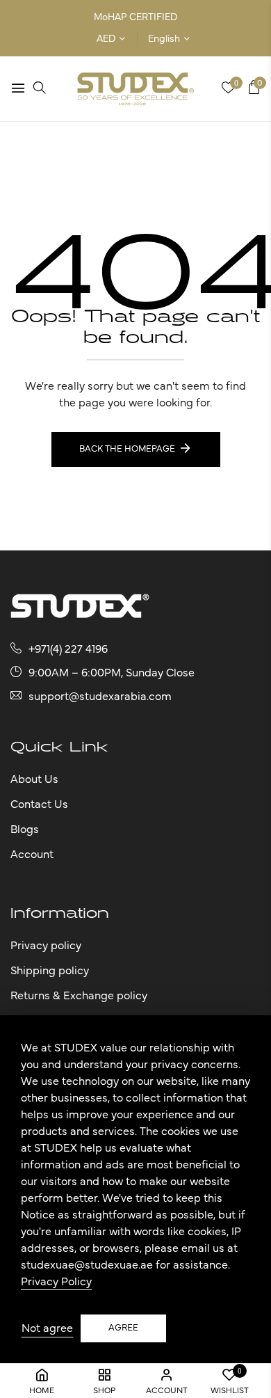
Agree (123, 1328)
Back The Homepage (127, 449)
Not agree (47, 1328)
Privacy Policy (56, 1281)
